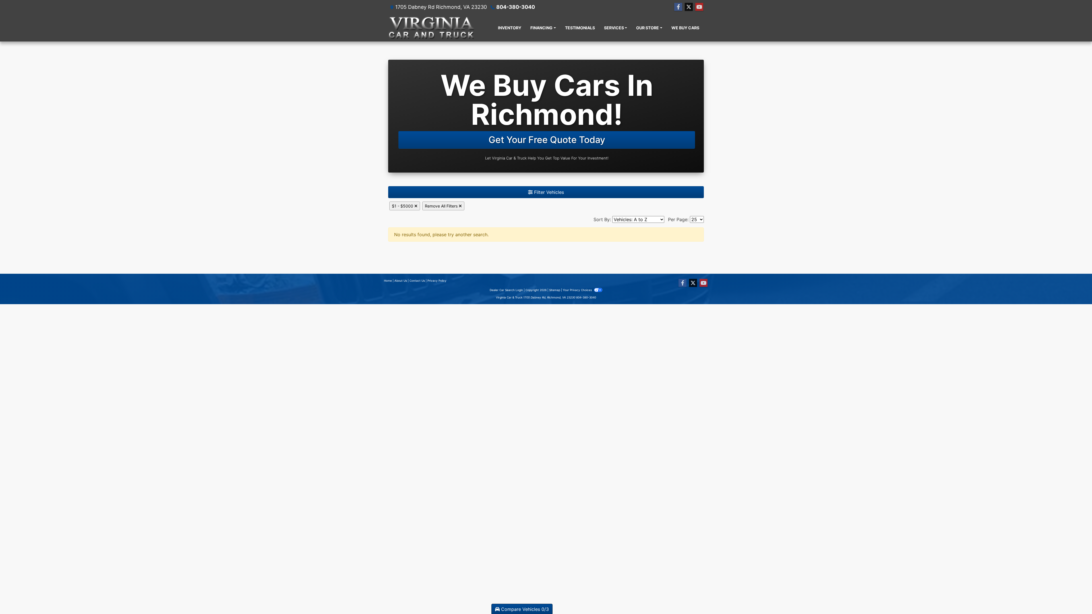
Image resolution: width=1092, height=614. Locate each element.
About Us (400, 280)
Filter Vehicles (548, 192)
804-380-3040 (515, 7)
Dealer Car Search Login (506, 290)
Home (388, 280)
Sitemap (554, 290)
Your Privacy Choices (578, 290)
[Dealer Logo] (431, 27)
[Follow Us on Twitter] (689, 7)
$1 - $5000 (403, 206)
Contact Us (417, 280)
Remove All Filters (442, 206)
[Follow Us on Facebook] (678, 7)
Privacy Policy (436, 280)
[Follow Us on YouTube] (699, 7)
